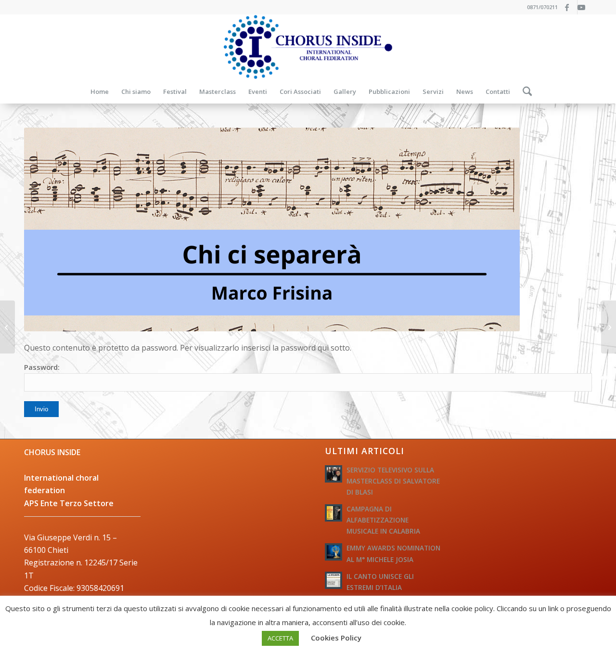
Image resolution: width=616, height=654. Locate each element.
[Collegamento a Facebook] (570, 7)
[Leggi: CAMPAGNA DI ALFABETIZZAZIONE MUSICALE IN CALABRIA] (333, 513)
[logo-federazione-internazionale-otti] (308, 46)
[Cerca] (524, 91)
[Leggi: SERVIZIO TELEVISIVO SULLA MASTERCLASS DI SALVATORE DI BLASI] (333, 474)
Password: (42, 367)
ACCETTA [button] (280, 638)
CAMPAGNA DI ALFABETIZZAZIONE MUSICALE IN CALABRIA (383, 520)
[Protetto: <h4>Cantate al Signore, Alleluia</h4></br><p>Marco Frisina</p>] (7, 327)
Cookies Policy (336, 637)
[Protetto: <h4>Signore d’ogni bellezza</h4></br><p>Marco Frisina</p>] (608, 327)
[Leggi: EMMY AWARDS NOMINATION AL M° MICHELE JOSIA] (333, 552)
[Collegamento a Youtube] (585, 7)
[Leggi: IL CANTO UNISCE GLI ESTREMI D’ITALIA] (333, 580)
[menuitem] (99, 91)
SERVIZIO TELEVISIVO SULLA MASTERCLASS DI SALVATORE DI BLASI (393, 481)
